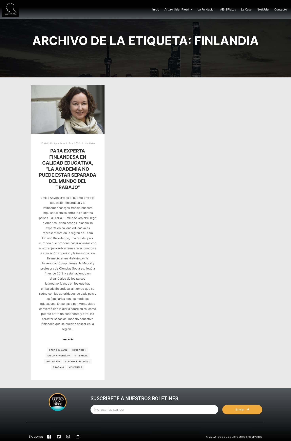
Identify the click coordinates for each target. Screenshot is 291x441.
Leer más (67, 339)
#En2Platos (228, 9)
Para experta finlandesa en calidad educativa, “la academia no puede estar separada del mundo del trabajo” (67, 169)
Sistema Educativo (77, 361)
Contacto (280, 9)
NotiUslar (263, 9)
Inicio (155, 9)
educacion (79, 350)
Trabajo (58, 367)
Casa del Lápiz (58, 350)
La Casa (246, 9)
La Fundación (206, 9)
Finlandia (81, 355)
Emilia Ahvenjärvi (59, 355)
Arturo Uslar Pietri (176, 9)
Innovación (53, 361)
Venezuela (75, 367)
